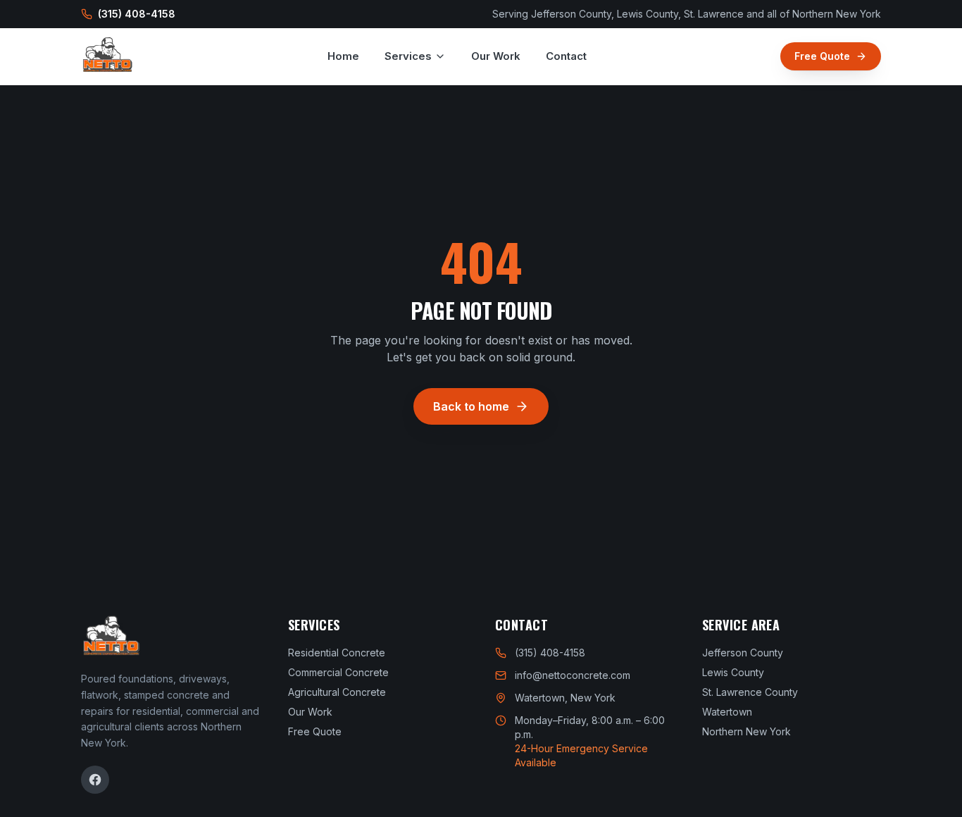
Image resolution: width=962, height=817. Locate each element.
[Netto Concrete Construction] (107, 56)
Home (343, 56)
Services (408, 56)
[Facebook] (95, 780)
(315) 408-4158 (136, 14)
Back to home (471, 406)
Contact (566, 56)
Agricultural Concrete (337, 692)
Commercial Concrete (338, 672)
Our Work (495, 56)
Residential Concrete (336, 653)
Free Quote (822, 56)
